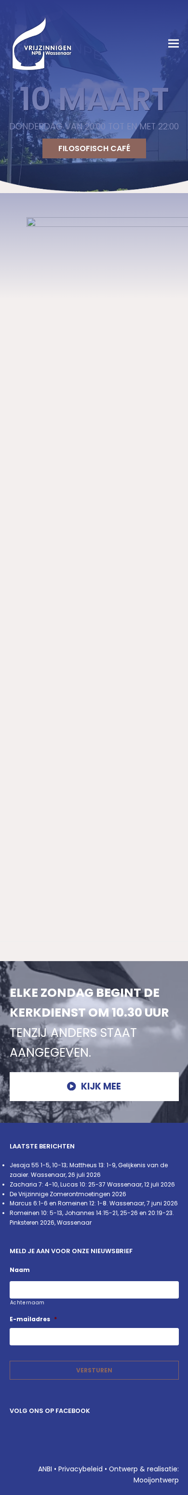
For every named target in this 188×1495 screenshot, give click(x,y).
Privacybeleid (80, 1469)
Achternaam (27, 1302)
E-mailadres (33, 1319)
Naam (20, 1270)
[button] (173, 44)
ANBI (45, 1469)
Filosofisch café (94, 148)
